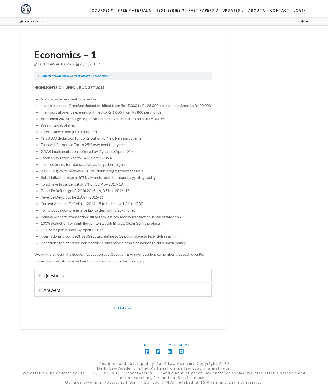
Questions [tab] (53, 275)
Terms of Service (177, 344)
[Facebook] (147, 351)
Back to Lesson (123, 308)
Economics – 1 (102, 76)
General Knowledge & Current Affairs (65, 76)
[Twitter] (158, 351)
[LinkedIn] (170, 351)
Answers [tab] (51, 290)
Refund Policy (148, 344)
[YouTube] (181, 351)
